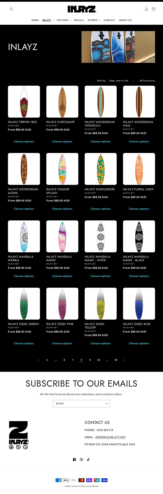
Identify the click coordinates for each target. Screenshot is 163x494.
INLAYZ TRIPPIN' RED (22, 122)
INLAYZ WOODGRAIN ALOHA (23, 191)
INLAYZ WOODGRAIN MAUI (138, 123)
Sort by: (101, 80)
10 (98, 360)
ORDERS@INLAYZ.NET (111, 437)
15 (115, 360)
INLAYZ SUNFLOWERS (100, 189)
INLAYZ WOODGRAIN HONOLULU (100, 123)
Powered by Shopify (90, 486)
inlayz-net (76, 486)
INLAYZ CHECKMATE (60, 122)
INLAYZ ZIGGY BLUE (137, 324)
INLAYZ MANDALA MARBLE (21, 258)
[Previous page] (38, 360)
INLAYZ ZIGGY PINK (60, 324)
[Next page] (124, 360)
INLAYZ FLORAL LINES (138, 189)
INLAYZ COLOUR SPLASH (57, 191)
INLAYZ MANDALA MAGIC (59, 258)
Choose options (24, 141)
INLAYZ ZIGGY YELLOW (95, 325)
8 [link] (81, 360)
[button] (11, 9)
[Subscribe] (106, 403)
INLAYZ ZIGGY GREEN (23, 324)
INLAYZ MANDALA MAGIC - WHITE (97, 258)
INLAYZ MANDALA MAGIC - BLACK (136, 258)
